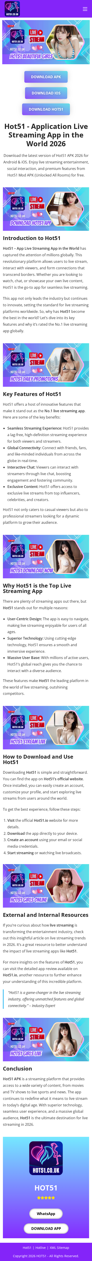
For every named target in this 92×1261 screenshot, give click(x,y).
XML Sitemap (59, 1247)
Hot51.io (41, 820)
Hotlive (41, 1247)
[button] (46, 77)
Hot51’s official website (63, 778)
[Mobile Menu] (85, 8)
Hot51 (27, 1247)
